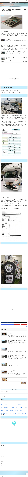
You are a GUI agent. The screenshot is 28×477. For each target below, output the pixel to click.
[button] (26, 396)
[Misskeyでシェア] (23, 292)
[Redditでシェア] (17, 294)
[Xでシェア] (5, 292)
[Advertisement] (14, 71)
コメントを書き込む (14, 389)
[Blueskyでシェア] (17, 292)
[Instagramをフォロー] (7, 324)
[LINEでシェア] (5, 296)
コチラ (22, 201)
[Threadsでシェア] (11, 294)
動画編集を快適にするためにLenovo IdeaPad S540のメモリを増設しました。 (12, 404)
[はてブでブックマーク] (23, 294)
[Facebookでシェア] (5, 294)
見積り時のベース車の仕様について (14, 79)
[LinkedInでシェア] (17, 296)
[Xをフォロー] (20, 322)
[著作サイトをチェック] (7, 322)
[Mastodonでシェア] (11, 292)
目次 (13, 78)
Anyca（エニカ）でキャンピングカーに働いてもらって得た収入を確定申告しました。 (13, 407)
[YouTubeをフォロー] (20, 324)
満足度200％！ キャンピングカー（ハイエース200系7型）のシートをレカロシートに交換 (13, 413)
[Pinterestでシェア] (11, 296)
